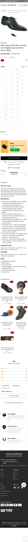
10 (6, 90)
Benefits (15, 479)
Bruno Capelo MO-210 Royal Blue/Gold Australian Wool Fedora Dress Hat (7, 324)
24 (6, 123)
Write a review (15, 395)
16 (6, 106)
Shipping (3, 486)
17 (17, 106)
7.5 (17, 78)
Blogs (14, 476)
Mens (2, 472)
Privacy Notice (4, 495)
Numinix (18, 524)
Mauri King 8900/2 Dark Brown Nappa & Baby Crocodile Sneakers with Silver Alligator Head (7, 299)
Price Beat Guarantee (6, 491)
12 (6, 98)
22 (6, 119)
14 (6, 102)
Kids (2, 476)
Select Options (14, 158)
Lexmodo (14, 525)
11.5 (17, 94)
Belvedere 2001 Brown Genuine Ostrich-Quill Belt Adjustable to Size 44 (7, 349)
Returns (3, 488)
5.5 (17, 69)
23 (17, 119)
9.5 (17, 86)
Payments (3, 493)
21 (17, 115)
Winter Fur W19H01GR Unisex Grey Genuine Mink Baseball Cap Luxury (21, 299)
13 (17, 98)
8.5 (17, 82)
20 (6, 115)
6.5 (17, 73)
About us (15, 472)
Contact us (15, 474)
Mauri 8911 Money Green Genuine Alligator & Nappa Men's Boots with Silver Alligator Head (21, 324)
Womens (3, 474)
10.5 (17, 90)
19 (17, 110)
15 (17, 102)
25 (17, 123)
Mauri (4, 42)
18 (6, 110)
